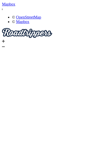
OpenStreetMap (28, 17)
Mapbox (8, 4)
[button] (47, 9)
